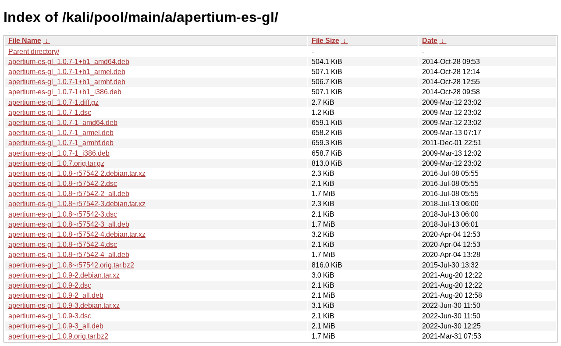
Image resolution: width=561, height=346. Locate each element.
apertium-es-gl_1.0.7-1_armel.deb (61, 132)
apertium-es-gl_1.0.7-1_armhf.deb (61, 142)
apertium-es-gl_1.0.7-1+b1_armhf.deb (66, 82)
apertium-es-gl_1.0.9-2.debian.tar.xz (64, 275)
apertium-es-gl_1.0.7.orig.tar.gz (56, 163)
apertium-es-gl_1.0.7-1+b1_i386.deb (64, 92)
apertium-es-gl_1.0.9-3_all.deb (55, 326)
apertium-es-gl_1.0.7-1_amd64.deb (62, 122)
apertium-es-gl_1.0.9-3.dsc (49, 316)
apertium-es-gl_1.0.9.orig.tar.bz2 (58, 336)
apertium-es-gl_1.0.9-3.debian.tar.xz (64, 305)
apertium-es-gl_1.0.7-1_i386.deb (59, 153)
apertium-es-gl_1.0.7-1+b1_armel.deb (66, 71)
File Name (24, 40)
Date (429, 40)
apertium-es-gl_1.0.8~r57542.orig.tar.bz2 (71, 265)
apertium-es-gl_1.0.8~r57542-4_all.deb (68, 254)
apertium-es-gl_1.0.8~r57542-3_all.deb (68, 224)
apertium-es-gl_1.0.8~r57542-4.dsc (62, 244)
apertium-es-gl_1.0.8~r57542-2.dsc (62, 183)
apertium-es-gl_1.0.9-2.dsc (49, 285)
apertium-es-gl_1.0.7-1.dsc (49, 112)
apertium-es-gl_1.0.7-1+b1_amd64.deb (68, 61)
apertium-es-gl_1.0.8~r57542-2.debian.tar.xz (77, 173)
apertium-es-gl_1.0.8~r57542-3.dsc (62, 214)
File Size (325, 40)
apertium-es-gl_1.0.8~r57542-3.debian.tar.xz (77, 203)
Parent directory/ (33, 51)
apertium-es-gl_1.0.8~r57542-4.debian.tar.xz (77, 234)
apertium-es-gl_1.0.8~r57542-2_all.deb (68, 193)
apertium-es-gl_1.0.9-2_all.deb (55, 295)
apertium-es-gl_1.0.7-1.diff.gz (53, 102)
